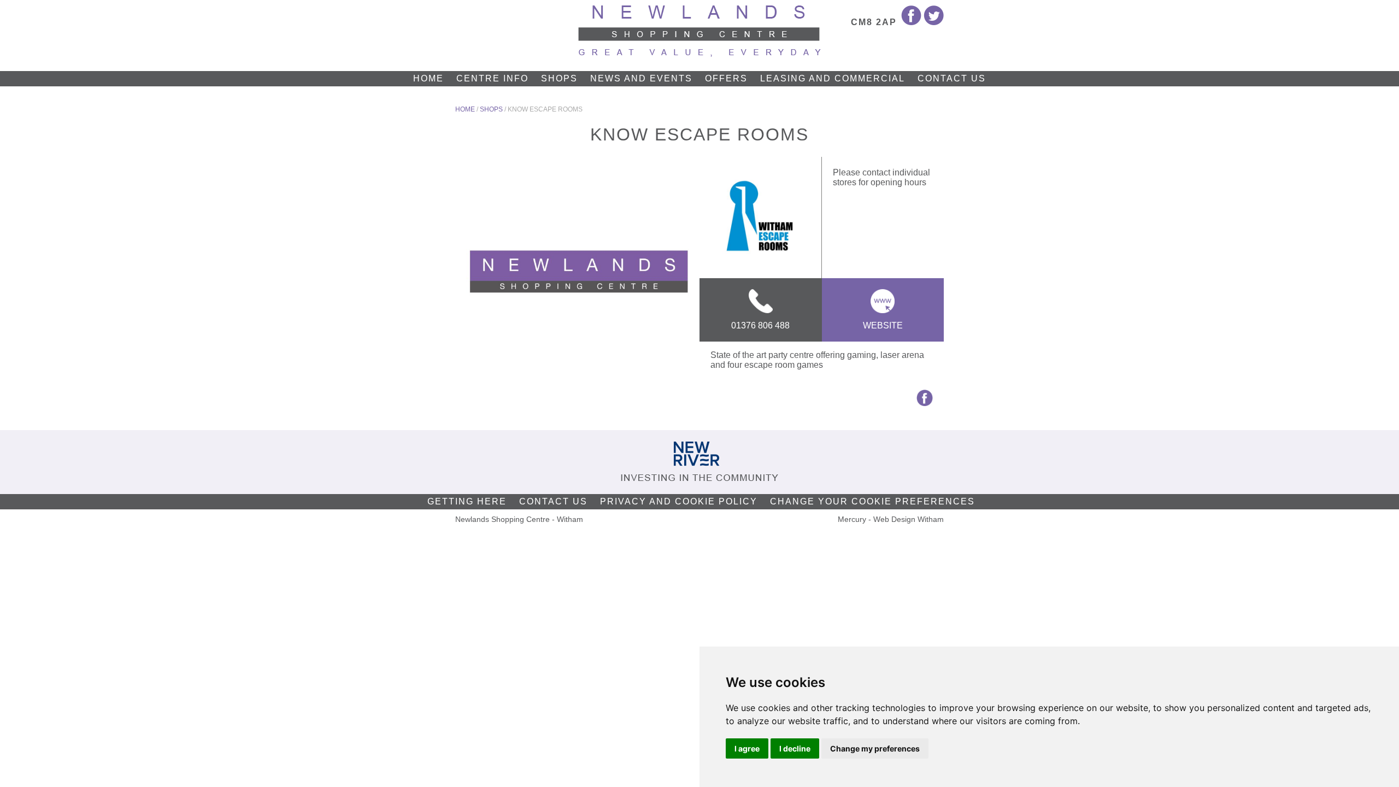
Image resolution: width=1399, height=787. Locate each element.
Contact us (952, 78)
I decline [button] (794, 748)
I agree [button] (747, 748)
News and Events (641, 78)
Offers (726, 78)
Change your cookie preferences (872, 501)
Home (428, 78)
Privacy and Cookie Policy (678, 501)
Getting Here (467, 501)
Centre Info (492, 78)
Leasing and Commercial (832, 78)
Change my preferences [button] (875, 748)
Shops (559, 78)
